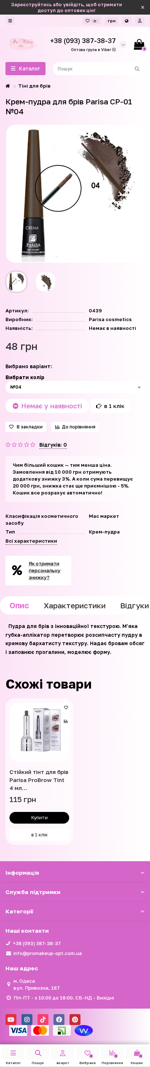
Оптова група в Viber (91, 49)
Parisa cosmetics (110, 319)
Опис (19, 605)
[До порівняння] (66, 721)
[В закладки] (66, 707)
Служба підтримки (32, 892)
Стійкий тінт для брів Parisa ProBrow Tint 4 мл (38, 780)
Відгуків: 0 (53, 445)
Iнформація (22, 872)
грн (111, 20)
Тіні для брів (34, 86)
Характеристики (75, 605)
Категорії (19, 911)
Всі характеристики (31, 541)
